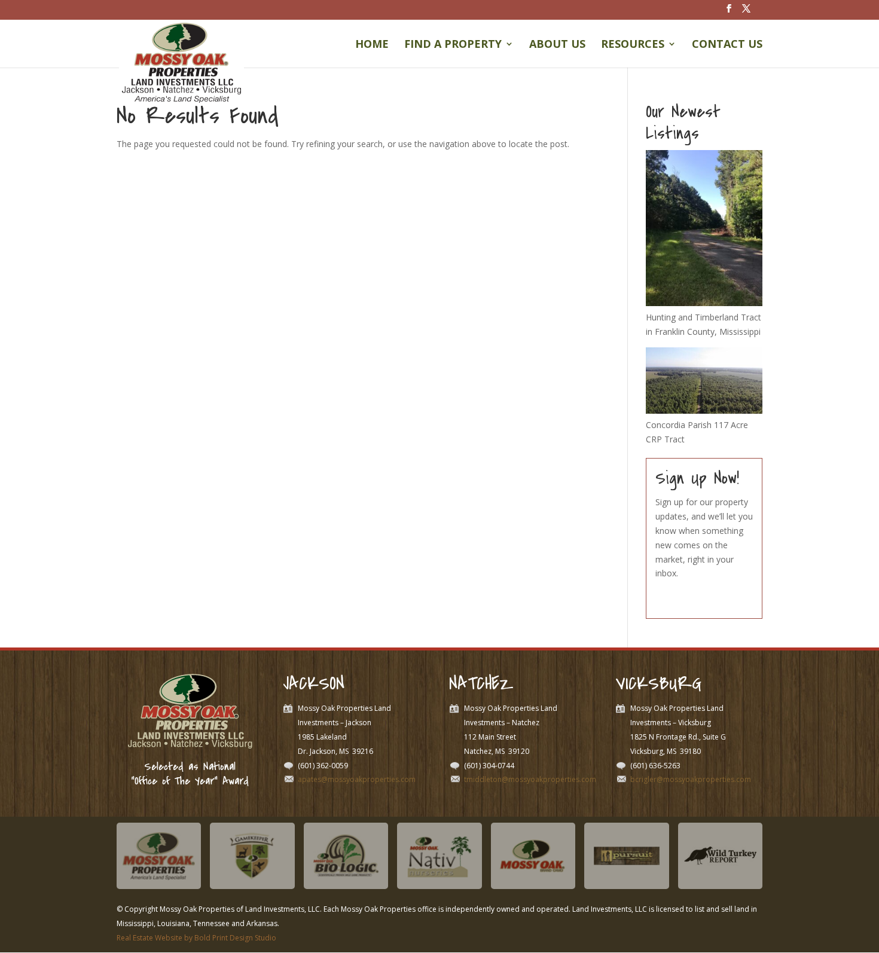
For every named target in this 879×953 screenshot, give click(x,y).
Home (372, 45)
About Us (557, 45)
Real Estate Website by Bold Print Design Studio (196, 938)
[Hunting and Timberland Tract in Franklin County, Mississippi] (704, 302)
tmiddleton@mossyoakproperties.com (530, 779)
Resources (632, 45)
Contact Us (727, 45)
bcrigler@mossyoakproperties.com (690, 779)
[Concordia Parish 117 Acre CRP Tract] (704, 410)
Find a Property (453, 45)
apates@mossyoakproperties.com (357, 779)
